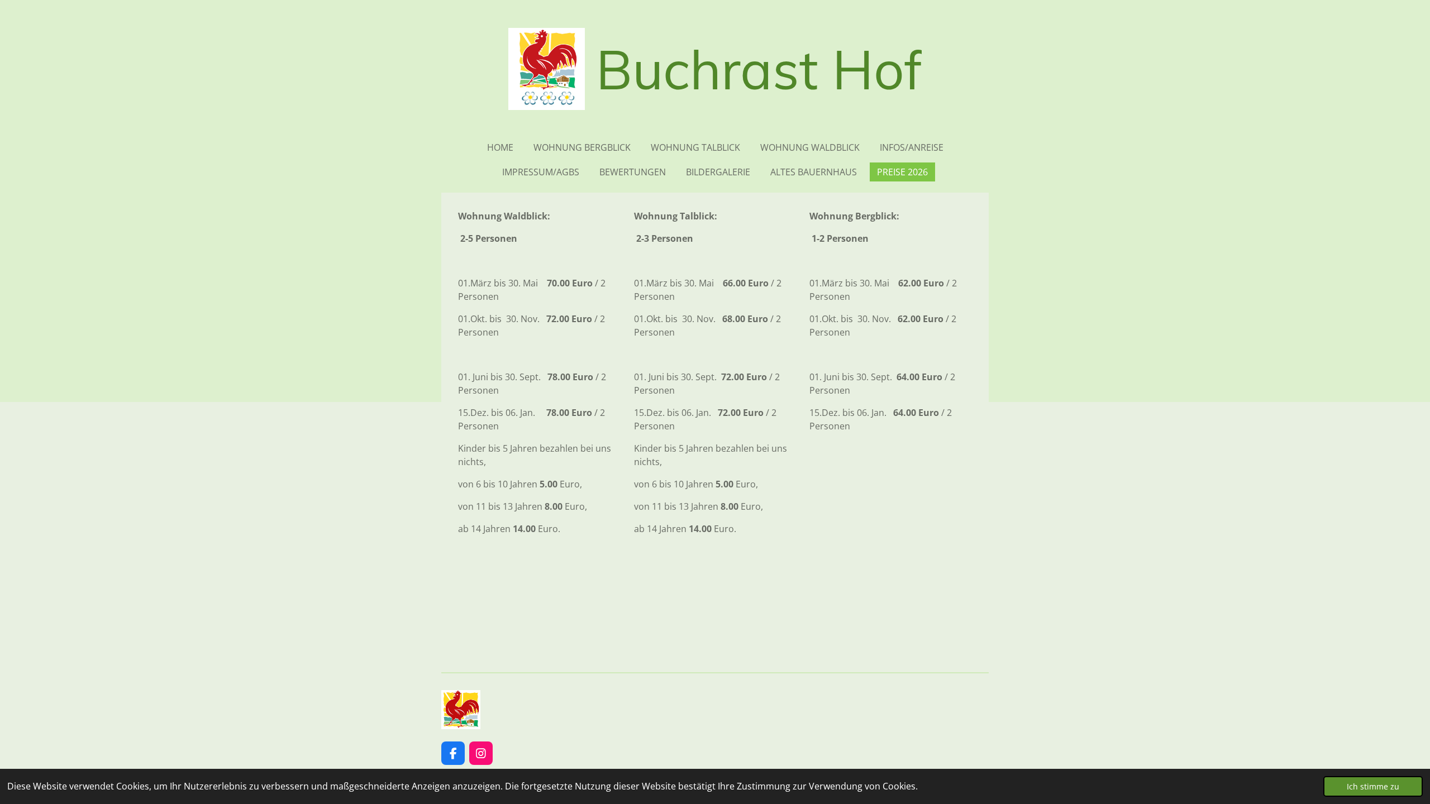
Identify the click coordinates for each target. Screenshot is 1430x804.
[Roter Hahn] (460, 726)
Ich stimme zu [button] (1373, 786)
